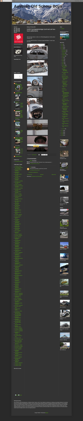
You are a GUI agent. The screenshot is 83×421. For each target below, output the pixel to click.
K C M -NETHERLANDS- (18, 324)
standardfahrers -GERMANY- (18, 254)
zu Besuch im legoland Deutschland (64, 83)
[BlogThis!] (43, 154)
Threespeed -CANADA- (17, 220)
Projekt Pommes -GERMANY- (18, 251)
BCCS (31, 160)
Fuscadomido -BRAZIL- (17, 218)
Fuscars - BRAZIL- (18, 215)
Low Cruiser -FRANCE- (17, 232)
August (63, 56)
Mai (63, 60)
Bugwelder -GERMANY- (17, 278)
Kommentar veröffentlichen (33, 172)
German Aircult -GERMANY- (18, 282)
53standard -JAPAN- (18, 311)
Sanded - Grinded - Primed (21, 151)
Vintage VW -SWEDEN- (17, 361)
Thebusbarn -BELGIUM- (17, 204)
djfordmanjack (34, 154)
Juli (62, 57)
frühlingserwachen (21, 131)
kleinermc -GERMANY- (19, 265)
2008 (62, 135)
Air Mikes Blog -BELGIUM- (17, 206)
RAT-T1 (16, 129)
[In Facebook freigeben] (45, 154)
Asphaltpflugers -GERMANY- (18, 263)
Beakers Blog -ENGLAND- (17, 227)
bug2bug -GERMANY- (19, 252)
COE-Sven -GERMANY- (17, 285)
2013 (62, 47)
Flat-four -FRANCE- (18, 234)
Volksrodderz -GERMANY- (17, 280)
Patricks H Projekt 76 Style (65, 112)
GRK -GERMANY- (18, 298)
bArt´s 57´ (17, 102)
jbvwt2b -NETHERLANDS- (18, 326)
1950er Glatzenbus (65, 106)
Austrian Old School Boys (38, 6)
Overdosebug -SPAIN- (19, 346)
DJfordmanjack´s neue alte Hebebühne (65, 104)
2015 (62, 44)
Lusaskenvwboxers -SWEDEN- (18, 355)
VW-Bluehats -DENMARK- (17, 222)
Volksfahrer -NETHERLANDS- (18, 320)
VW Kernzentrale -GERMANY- (18, 296)
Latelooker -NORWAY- (19, 329)
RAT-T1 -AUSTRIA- (18, 193)
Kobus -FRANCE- (18, 236)
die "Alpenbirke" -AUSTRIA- (18, 183)
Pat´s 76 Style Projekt (64, 67)
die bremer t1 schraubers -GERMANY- (17, 245)
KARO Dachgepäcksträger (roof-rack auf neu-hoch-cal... (65, 93)
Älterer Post (54, 174)
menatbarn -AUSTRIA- (19, 188)
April (63, 62)
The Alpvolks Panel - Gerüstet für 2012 (65, 96)
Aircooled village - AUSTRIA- (18, 192)
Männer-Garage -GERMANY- (18, 273)
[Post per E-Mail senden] (39, 154)
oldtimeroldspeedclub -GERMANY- (19, 259)
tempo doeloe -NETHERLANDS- (18, 313)
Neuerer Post (29, 174)
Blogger (46, 412)
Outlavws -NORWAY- (18, 328)
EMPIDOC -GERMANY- (17, 287)
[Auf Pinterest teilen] (46, 154)
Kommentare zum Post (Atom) (36, 176)
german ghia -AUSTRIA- (17, 172)
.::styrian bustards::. (19, 110)
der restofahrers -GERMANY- (18, 256)
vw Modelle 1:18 (65, 99)
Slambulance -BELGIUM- (17, 208)
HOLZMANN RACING (19, 161)
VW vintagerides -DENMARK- (18, 224)
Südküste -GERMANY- (19, 294)
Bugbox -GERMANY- (18, 299)
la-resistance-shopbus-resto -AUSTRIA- (19, 168)
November (64, 51)
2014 (62, 45)
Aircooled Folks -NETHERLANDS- (18, 322)
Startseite (41, 174)
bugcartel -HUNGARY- (19, 305)
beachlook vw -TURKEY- (17, 332)
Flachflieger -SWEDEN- (17, 351)
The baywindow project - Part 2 (65, 114)
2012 (62, 48)
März (63, 63)
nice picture (64, 74)
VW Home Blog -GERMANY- (18, 241)
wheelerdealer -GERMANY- (17, 243)
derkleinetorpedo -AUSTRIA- (18, 197)
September (64, 54)
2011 (62, 130)
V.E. (30, 167)
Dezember (64, 50)
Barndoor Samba (65, 76)
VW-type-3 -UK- (17, 334)
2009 (62, 133)
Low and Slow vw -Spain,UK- (18, 343)
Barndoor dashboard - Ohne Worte (64, 70)
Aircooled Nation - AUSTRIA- (18, 190)
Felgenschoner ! (65, 81)
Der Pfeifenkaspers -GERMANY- (18, 271)
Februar (63, 65)
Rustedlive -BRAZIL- (18, 214)
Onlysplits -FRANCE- (18, 235)
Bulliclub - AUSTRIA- (18, 195)
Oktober (63, 53)
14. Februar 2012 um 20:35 (34, 163)
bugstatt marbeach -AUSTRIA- (18, 170)
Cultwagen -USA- (18, 337)
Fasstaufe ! (64, 88)
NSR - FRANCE (17, 230)
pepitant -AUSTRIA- (18, 184)
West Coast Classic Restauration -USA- (18, 341)
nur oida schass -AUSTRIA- (18, 177)
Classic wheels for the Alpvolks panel (65, 78)
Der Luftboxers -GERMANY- (18, 301)
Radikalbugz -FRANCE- (17, 239)
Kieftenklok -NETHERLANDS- (18, 317)
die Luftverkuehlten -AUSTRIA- (18, 175)
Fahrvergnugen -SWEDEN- (18, 359)
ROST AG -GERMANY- (19, 293)
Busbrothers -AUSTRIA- (17, 179)
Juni (63, 59)
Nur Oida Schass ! (18, 156)
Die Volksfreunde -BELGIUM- (18, 201)
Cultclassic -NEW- (18, 166)
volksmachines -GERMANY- (18, 267)
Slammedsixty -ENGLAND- (17, 229)
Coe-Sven (17, 121)
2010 (62, 132)
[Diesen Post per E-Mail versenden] (42, 154)
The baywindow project (65, 117)
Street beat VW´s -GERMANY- (18, 291)
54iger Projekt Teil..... (64, 86)
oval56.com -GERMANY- (17, 269)
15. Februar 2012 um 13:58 (34, 170)
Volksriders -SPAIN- (18, 347)
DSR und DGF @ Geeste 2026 (21, 87)
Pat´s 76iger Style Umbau (65, 73)
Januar (63, 128)
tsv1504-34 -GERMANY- (17, 261)
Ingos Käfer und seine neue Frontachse (65, 109)
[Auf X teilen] (44, 154)
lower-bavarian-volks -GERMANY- (19, 248)
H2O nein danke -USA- (19, 339)
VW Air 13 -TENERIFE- (19, 330)
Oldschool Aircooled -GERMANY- (18, 303)
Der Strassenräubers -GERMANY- (19, 276)
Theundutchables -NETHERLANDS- (18, 315)
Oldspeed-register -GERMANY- (18, 289)
